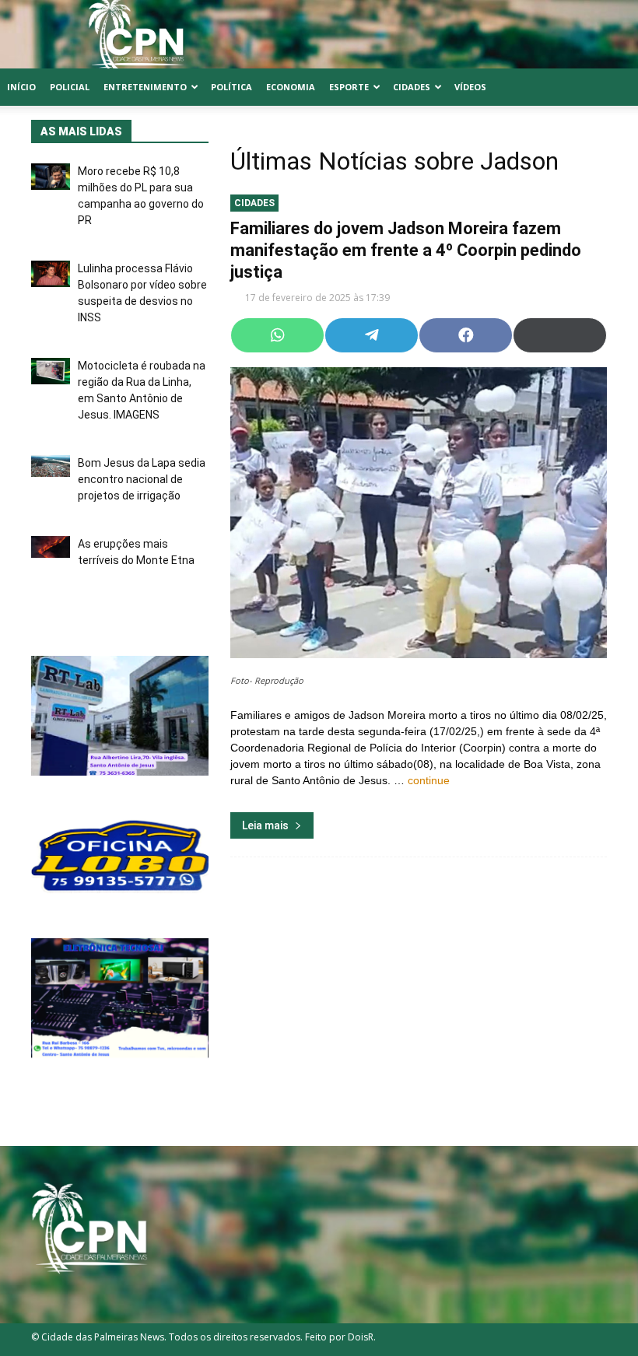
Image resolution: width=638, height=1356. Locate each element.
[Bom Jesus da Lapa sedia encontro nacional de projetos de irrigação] (50, 466)
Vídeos (470, 87)
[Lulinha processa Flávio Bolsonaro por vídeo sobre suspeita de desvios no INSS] (50, 274)
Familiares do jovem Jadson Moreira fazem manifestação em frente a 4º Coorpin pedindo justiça (405, 250)
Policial (69, 87)
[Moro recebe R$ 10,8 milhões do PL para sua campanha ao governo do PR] (50, 176)
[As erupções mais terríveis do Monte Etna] (50, 547)
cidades (254, 203)
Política (231, 87)
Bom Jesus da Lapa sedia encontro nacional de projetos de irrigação (141, 479)
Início (21, 87)
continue (429, 780)
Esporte (349, 87)
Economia (290, 87)
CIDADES (411, 87)
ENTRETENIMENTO (145, 87)
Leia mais (265, 825)
